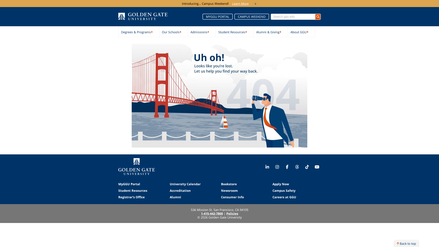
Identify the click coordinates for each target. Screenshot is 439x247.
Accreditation (180, 191)
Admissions (199, 32)
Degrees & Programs (136, 32)
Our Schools (171, 32)
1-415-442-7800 (212, 213)
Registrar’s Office (131, 197)
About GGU (298, 32)
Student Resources (231, 32)
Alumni (175, 197)
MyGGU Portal (129, 184)
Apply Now (280, 184)
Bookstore (229, 184)
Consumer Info (232, 197)
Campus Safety (283, 191)
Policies (232, 213)
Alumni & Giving (268, 32)
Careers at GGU (284, 197)
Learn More (240, 4)
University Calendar (185, 184)
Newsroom (229, 191)
